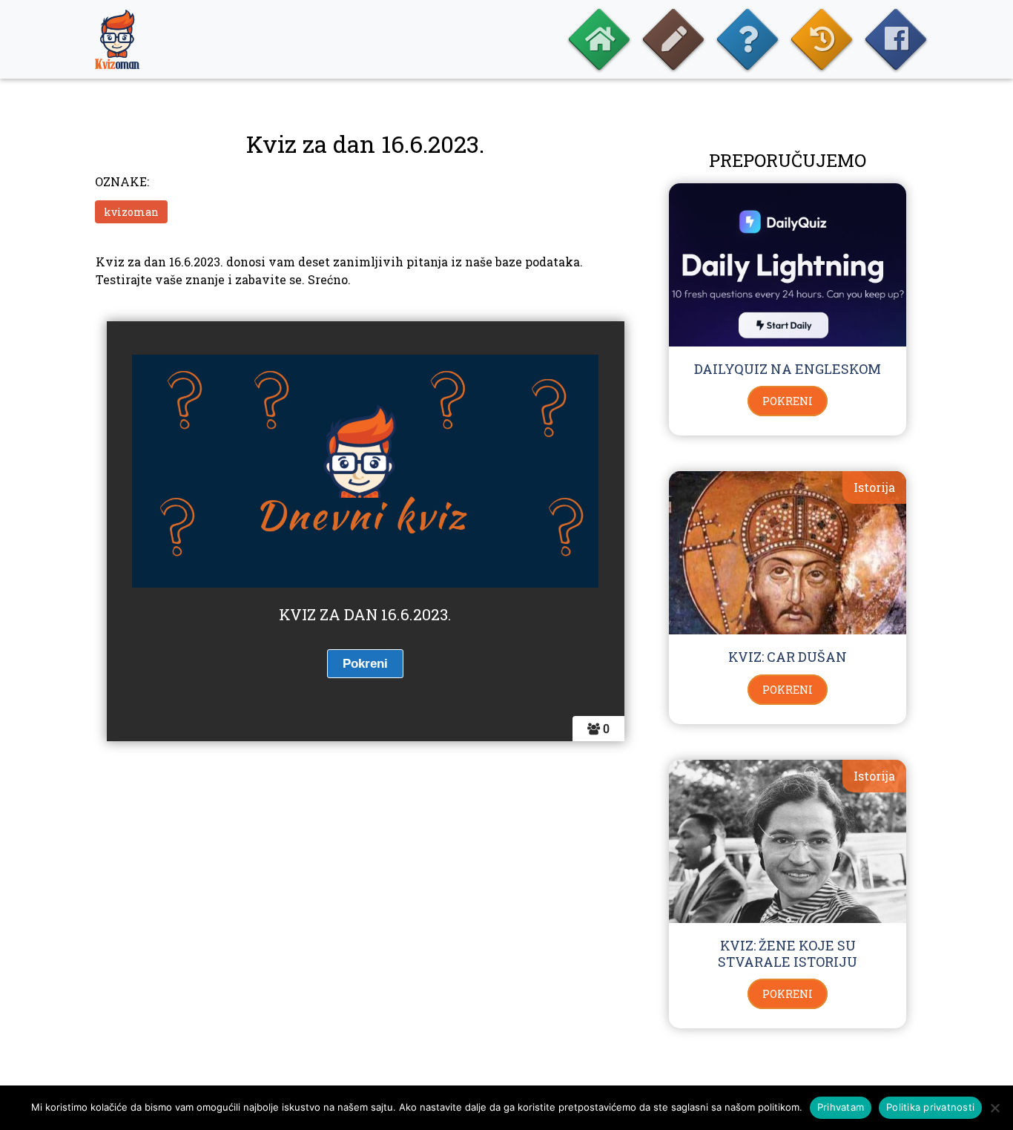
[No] (994, 1107)
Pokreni (787, 401)
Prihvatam (840, 1107)
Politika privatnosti (930, 1107)
